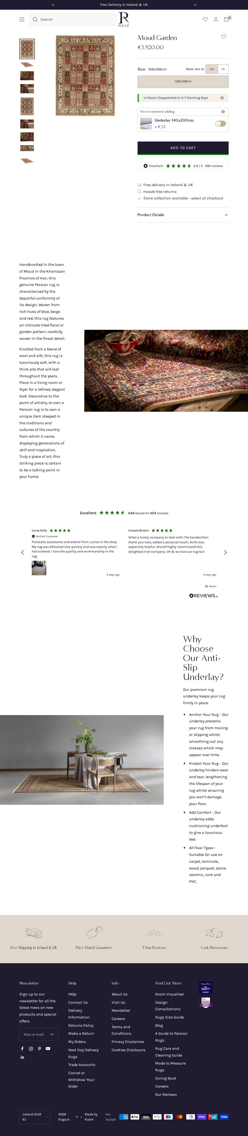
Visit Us (118, 1002)
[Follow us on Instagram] (31, 1049)
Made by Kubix (91, 1117)
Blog (159, 1025)
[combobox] (76, 19)
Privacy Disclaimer (128, 1041)
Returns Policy (80, 1025)
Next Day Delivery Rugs (83, 1053)
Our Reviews (166, 1094)
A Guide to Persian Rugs (171, 1036)
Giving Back (165, 1078)
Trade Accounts (81, 1064)
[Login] (216, 19)
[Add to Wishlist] (223, 37)
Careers (118, 1018)
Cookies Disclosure (128, 1050)
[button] (183, 214)
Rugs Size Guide (169, 1017)
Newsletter (121, 1010)
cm (211, 69)
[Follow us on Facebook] (22, 1049)
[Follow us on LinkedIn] (22, 1057)
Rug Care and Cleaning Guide (168, 1051)
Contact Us (78, 1002)
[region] (124, 552)
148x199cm (183, 81)
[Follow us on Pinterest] (39, 1049)
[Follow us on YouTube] (48, 1049)
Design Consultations (167, 1005)
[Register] (52, 1034)
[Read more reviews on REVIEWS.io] (203, 596)
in (223, 69)
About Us (119, 994)
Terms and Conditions (121, 1030)
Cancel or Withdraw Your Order (81, 1080)
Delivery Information (79, 1013)
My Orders (77, 1041)
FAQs (72, 994)
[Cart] (226, 19)
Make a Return (81, 1033)
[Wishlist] (205, 19)
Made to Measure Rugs (170, 1066)
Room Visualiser (169, 994)
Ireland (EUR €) (32, 1117)
